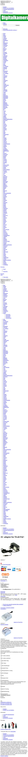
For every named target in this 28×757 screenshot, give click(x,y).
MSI (4, 448)
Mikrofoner (5, 293)
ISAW (4, 414)
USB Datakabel (6, 509)
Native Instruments (7, 449)
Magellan (5, 309)
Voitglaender (5, 516)
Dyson (4, 380)
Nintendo (5, 322)
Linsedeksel (5, 311)
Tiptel (4, 305)
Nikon (4, 455)
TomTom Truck (6, 498)
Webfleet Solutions (7, 518)
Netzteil (4, 308)
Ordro (4, 458)
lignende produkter (10, 607)
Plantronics (5, 465)
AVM (4, 348)
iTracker (5, 415)
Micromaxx (5, 437)
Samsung (5, 475)
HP (3, 408)
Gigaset (4, 401)
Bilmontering (6, 360)
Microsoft (5, 439)
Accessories (3, 607)
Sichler (4, 477)
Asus (4, 343)
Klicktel (4, 289)
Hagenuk (5, 323)
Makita (4, 320)
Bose (4, 285)
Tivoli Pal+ (8, 316)
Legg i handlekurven (5, 584)
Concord (5, 370)
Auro (4, 298)
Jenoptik (5, 419)
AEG (4, 333)
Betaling (5, 6)
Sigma (4, 480)
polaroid (5, 467)
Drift (4, 379)
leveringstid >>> (4, 580)
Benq (4, 356)
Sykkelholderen (6, 492)
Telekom (5, 496)
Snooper (5, 484)
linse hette (5, 433)
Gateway (5, 397)
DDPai (4, 373)
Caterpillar (5, 306)
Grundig (5, 404)
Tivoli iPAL (8, 315)
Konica (4, 424)
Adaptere (5, 332)
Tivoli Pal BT (8, 318)
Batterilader (5, 353)
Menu (4, 22)
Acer (4, 329)
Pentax (4, 462)
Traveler (5, 504)
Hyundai (5, 412)
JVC (4, 420)
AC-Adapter (5, 328)
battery (4, 354)
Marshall (5, 307)
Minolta (4, 443)
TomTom (5, 497)
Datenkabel (5, 291)
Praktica (4, 468)
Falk (4, 387)
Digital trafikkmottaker (7, 375)
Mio (4, 446)
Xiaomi (4, 521)
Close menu (5, 277)
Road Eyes (5, 473)
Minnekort (5, 442)
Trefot (4, 505)
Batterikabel (5, 352)
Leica (4, 429)
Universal (5, 327)
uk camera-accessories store (6, 704)
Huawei (4, 409)
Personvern (5, 11)
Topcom (5, 500)
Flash (4, 392)
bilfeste (4, 286)
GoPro (4, 403)
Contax (4, 372)
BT (3, 365)
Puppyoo (5, 469)
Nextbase (5, 454)
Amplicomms (6, 340)
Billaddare (5, 359)
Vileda (4, 514)
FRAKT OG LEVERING (8, 8)
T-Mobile (5, 494)
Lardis (4, 287)
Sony (4, 485)
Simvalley (5, 304)
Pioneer (4, 464)
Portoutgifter (13, 731)
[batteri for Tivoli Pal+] (7, 622)
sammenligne (3, 585)
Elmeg (4, 383)
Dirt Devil (5, 376)
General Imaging (6, 400)
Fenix (4, 388)
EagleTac (5, 381)
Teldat (4, 495)
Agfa (4, 334)
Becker (4, 355)
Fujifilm (4, 394)
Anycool (5, 296)
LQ (4, 325)
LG (4, 430)
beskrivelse (3, 591)
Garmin (4, 396)
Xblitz (4, 519)
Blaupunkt (5, 362)
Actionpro (5, 331)
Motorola (5, 447)
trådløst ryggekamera (7, 502)
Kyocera (5, 427)
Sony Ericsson (6, 487)
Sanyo (4, 476)
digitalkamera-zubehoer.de (6, 702)
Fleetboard (5, 295)
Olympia (5, 302)
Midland (5, 441)
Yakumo (5, 522)
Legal (4, 10)
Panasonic (5, 460)
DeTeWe (5, 374)
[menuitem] (15, 7)
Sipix (4, 481)
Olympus (5, 457)
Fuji (4, 393)
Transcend (5, 503)
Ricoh (4, 471)
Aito (4, 338)
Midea (4, 440)
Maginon (5, 434)
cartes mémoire (6, 367)
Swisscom (5, 490)
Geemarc (5, 399)
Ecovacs (5, 382)
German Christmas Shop (6, 729)
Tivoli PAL (8, 314)
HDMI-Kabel (6, 407)
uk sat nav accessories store (6, 703)
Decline (2, 755)
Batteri (4, 349)
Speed (4, 488)
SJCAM (5, 482)
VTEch (4, 517)
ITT (4, 301)
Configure (6, 755)
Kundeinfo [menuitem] (7, 8)
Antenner (5, 341)
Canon (4, 366)
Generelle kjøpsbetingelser (8, 9)
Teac (4, 319)
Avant (4, 347)
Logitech (5, 288)
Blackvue (5, 361)
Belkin (4, 300)
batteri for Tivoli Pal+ (18, 622)
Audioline (5, 345)
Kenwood (5, 422)
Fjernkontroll (5, 390)
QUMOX (5, 470)
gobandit (5, 402)
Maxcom (5, 435)
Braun (4, 363)
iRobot (4, 413)
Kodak (4, 423)
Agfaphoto (5, 335)
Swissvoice (5, 491)
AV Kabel (5, 346)
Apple (4, 342)
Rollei (4, 474)
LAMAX (5, 428)
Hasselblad (5, 406)
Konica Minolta (6, 426)
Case (4, 368)
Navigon (5, 450)
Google (4, 312)
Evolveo (5, 386)
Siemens (5, 478)
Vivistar (4, 515)
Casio (4, 369)
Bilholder (5, 358)
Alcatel (4, 339)
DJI (4, 292)
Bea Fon (5, 299)
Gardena (5, 395)
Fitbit (4, 389)
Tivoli (4, 313)
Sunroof (4, 489)
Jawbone (5, 416)
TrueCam (5, 507)
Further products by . (7, 605)
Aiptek (4, 336)
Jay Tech (5, 417)
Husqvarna (5, 410)
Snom (4, 483)
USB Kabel (5, 510)
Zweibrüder (5, 523)
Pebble (4, 461)
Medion (4, 436)
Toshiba (4, 501)
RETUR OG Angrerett (8, 12)
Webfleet (5, 294)
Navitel (4, 451)
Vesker (4, 512)
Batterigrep (5, 350)
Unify (4, 508)
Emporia (5, 385)
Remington (5, 326)
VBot (4, 511)
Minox (4, 444)
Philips (4, 463)
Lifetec (4, 431)
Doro (4, 377)
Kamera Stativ (6, 421)
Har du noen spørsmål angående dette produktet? (13, 604)
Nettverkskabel (6, 453)
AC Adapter (5, 321)
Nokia (4, 456)
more (16, 595)
